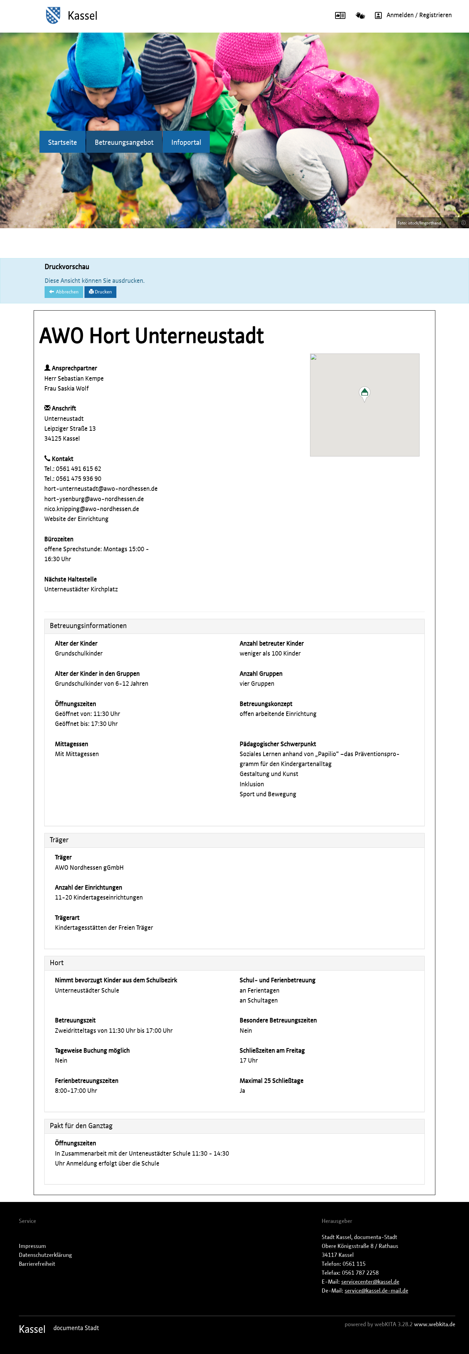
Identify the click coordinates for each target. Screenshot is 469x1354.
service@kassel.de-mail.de (376, 1291)
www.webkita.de (434, 1324)
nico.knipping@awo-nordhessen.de (91, 509)
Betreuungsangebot (124, 142)
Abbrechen (66, 292)
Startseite (62, 142)
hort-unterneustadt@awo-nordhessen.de (101, 489)
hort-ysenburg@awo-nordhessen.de (94, 499)
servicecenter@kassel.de (370, 1282)
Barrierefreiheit (37, 1264)
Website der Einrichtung (76, 519)
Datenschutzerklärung (45, 1255)
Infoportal (186, 142)
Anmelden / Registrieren (419, 15)
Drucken (103, 292)
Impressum (32, 1246)
